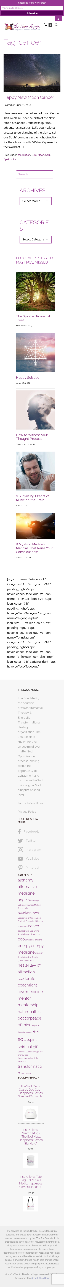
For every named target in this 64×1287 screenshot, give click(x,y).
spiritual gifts (29, 1046)
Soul (47, 155)
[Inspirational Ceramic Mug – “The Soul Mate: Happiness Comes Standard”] (31, 1160)
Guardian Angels (30, 957)
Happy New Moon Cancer (29, 97)
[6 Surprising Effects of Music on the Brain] (35, 471)
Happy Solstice (27, 377)
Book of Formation (26, 921)
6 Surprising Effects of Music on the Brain (32, 498)
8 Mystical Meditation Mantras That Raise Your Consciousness (34, 548)
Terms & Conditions (30, 803)
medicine (34, 991)
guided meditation (26, 960)
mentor (24, 998)
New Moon (37, 155)
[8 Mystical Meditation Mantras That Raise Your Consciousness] (35, 525)
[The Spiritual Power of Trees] (35, 291)
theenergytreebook (26, 1058)
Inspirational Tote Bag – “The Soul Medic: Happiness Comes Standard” (30, 1182)
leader (24, 978)
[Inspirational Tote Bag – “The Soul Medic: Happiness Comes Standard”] (31, 1203)
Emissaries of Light (33, 940)
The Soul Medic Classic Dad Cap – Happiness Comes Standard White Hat (30, 1091)
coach (33, 926)
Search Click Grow (40, 1278)
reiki (35, 1031)
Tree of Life (25, 1073)
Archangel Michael (33, 905)
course (21, 931)
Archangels (23, 908)
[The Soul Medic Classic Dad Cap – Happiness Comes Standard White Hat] (31, 1113)
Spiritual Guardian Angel (28, 1052)
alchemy (25, 880)
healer (23, 965)
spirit (32, 1039)
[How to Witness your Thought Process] (35, 409)
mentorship (28, 1004)
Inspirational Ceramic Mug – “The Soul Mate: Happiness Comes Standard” (31, 1136)
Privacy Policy (27, 811)
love (22, 991)
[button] (56, 24)
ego (21, 939)
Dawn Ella (28, 931)
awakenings (28, 913)
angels (24, 899)
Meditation (24, 155)
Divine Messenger (32, 934)
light (33, 985)
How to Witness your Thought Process (32, 437)
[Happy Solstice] (35, 352)
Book (38, 918)
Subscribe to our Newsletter (32, 3)
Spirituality (10, 159)
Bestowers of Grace (27, 918)
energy (24, 945)
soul (23, 1039)
